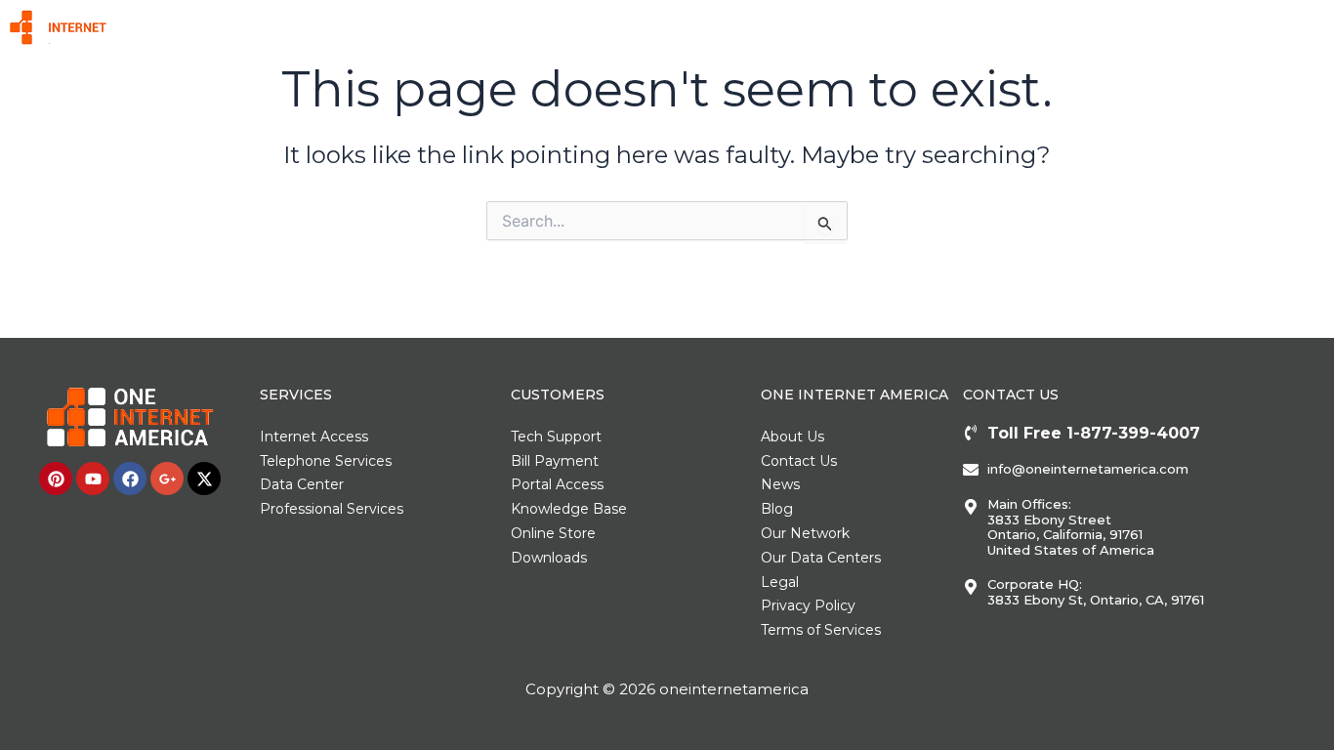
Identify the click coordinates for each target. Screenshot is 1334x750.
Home (505, 26)
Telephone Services (700, 26)
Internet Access (574, 26)
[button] (583, 27)
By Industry (909, 26)
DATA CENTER (816, 26)
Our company (1156, 26)
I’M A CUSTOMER (1261, 26)
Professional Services (1031, 26)
